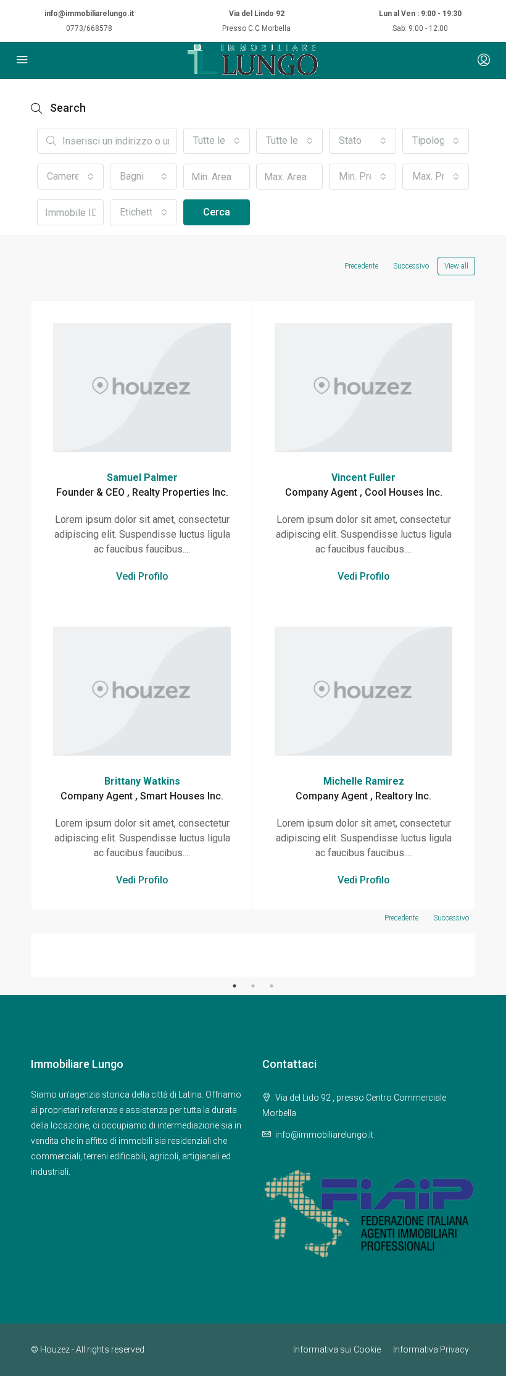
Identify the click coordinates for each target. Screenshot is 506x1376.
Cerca (216, 212)
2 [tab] (253, 986)
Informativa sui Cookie (337, 1349)
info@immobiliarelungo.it (89, 13)
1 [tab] (234, 986)
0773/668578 (89, 28)
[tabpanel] (142, 955)
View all (456, 266)
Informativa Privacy (431, 1349)
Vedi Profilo (142, 576)
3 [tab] (271, 986)
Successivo (411, 266)
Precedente (361, 266)
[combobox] (216, 141)
